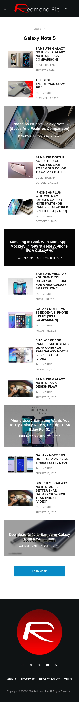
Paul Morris (44, 93)
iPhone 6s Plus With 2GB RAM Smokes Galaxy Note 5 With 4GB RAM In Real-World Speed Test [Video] (52, 202)
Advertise (28, 679)
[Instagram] (39, 665)
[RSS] (56, 665)
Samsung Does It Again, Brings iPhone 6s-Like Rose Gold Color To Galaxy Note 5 (51, 165)
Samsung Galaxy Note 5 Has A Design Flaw (50, 383)
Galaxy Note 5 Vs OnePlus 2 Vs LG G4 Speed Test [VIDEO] (52, 459)
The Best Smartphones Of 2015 (50, 83)
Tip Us (68, 679)
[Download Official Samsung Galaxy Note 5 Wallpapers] (39, 538)
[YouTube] (47, 665)
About (11, 679)
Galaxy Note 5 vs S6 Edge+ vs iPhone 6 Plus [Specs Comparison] (52, 314)
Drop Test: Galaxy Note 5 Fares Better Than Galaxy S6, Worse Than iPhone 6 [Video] (51, 492)
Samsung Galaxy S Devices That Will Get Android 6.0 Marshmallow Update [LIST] (39, 337)
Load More (39, 571)
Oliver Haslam (45, 65)
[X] (31, 665)
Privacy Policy (49, 679)
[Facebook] (23, 665)
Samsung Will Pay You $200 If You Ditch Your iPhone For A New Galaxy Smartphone (51, 281)
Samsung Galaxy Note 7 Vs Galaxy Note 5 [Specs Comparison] (50, 54)
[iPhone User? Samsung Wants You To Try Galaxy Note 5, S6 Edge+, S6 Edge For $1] (39, 426)
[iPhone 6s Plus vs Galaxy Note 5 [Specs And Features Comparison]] (39, 127)
